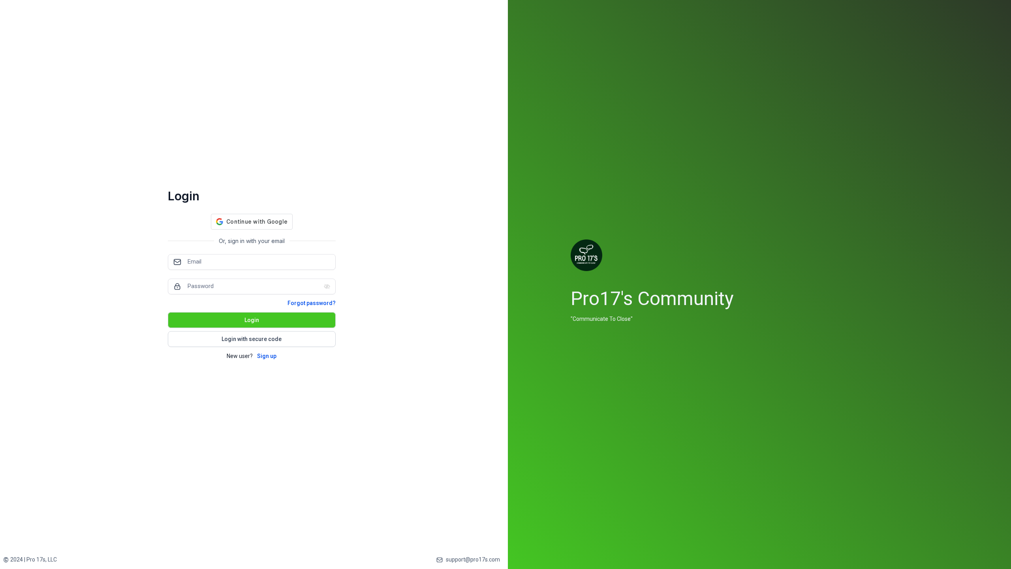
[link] (30, 560)
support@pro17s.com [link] (473, 559)
